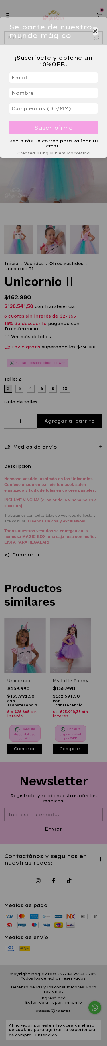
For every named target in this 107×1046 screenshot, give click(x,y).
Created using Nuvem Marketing (53, 153)
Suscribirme (53, 127)
